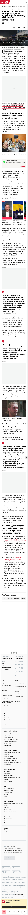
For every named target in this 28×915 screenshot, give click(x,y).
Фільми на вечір (8, 792)
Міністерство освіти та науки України (13, 803)
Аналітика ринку (8, 818)
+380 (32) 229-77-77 (10, 893)
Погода (6, 726)
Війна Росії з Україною (10, 731)
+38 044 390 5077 (19, 658)
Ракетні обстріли (8, 733)
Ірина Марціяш (8, 22)
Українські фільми (8, 790)
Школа (6, 805)
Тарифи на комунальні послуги (12, 777)
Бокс (5, 830)
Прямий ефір (7, 720)
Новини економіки (9, 769)
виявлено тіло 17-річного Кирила (15, 540)
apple (16, 868)
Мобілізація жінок (8, 756)
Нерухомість (8, 817)
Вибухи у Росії (7, 743)
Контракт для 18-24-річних (10, 758)
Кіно (5, 786)
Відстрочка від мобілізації (10, 760)
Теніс (5, 834)
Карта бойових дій (8, 735)
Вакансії (17, 694)
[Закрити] (25, 901)
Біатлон (6, 836)
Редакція (4, 683)
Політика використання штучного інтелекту (7, 702)
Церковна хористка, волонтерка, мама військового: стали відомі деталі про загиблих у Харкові (13, 106)
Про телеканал (5, 688)
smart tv (6, 872)
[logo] (6, 2)
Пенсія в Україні (8, 781)
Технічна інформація (20, 689)
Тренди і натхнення (9, 823)
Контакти (17, 691)
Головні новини (8, 715)
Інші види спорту (8, 838)
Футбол (6, 832)
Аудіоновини (7, 724)
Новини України (11, 6)
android (6, 868)
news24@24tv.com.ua (7, 658)
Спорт (6, 828)
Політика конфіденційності (6, 698)
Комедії (6, 794)
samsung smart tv (16, 872)
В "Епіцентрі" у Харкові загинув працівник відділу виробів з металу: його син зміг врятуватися (21, 6)
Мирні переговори (8, 737)
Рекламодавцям (5, 693)
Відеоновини (7, 722)
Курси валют (7, 773)
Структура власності (19, 696)
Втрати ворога (7, 745)
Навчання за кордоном (10, 811)
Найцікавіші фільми (9, 788)
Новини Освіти (8, 801)
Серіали (6, 796)
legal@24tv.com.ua (19, 894)
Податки (6, 779)
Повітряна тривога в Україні (11, 739)
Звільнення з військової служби (12, 752)
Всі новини (7, 714)
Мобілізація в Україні (10, 750)
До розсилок (9, 857)
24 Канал (4, 6)
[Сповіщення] (26, 2)
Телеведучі (4, 690)
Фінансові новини (8, 775)
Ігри (16, 703)
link (15, 664)
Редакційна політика (6, 685)
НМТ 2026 (6, 807)
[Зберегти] (24, 27)
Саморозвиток (7, 809)
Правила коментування (20, 686)
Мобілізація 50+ (8, 754)
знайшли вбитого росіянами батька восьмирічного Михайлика (12, 559)
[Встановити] (14, 904)
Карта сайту (18, 701)
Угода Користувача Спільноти (19, 684)
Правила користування (7, 695)
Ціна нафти (7, 771)
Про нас (4, 680)
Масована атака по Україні (10, 741)
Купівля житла (7, 820)
